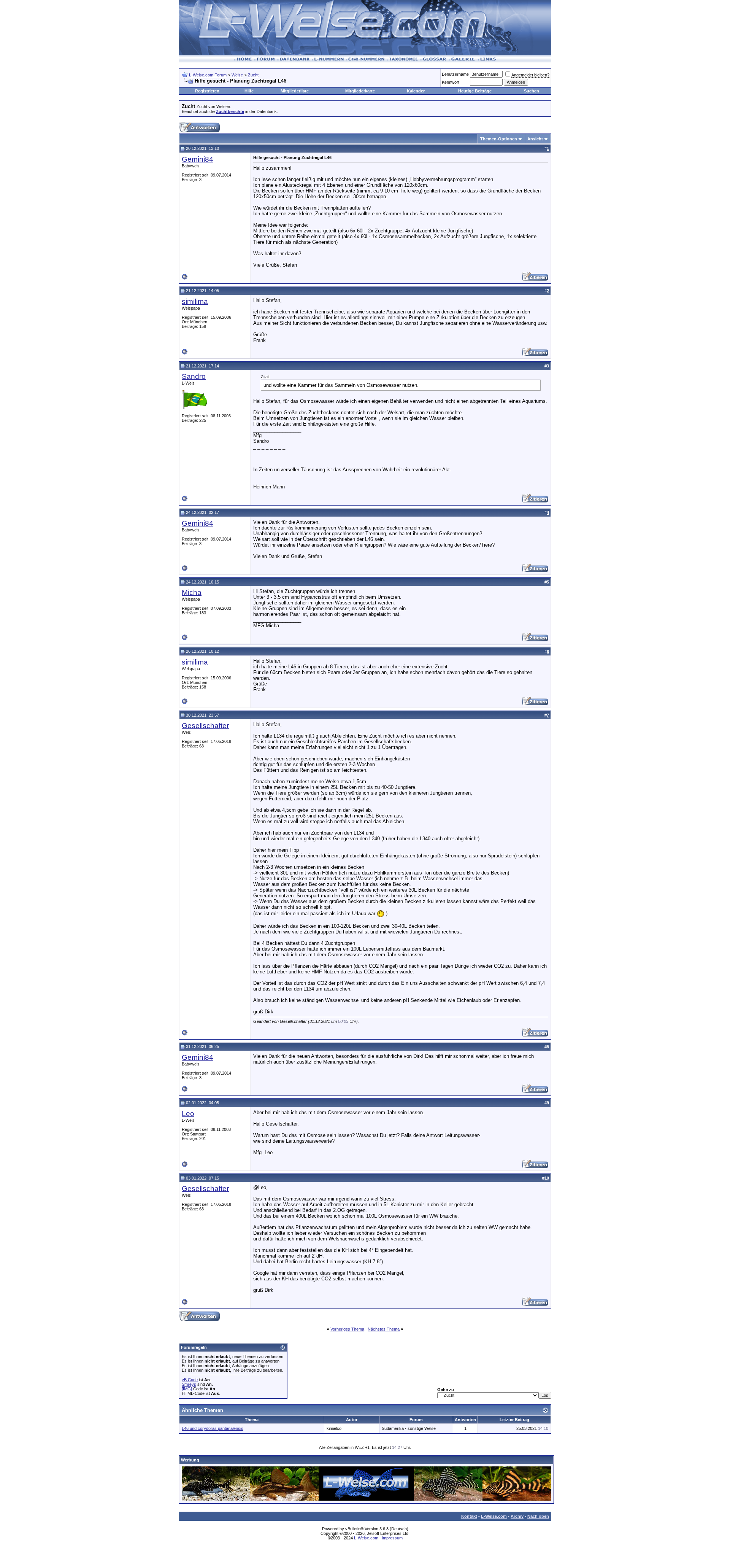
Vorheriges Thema (347, 1329)
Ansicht (535, 139)
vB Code (190, 1379)
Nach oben (538, 1516)
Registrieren (207, 91)
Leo (188, 1114)
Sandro (194, 376)
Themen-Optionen (498, 139)
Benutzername (455, 74)
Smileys (189, 1384)
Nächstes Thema (384, 1329)
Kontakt (469, 1516)
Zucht (253, 75)
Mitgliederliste (295, 91)
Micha (192, 592)
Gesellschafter (205, 726)
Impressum (392, 1538)
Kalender (416, 91)
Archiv (517, 1516)
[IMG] (187, 1389)
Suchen (531, 91)
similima (195, 301)
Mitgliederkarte (360, 91)
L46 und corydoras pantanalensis (212, 1428)
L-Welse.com (494, 1516)
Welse (237, 75)
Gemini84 (197, 159)
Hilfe (249, 91)
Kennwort (450, 82)
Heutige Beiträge (475, 91)
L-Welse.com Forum (208, 75)
